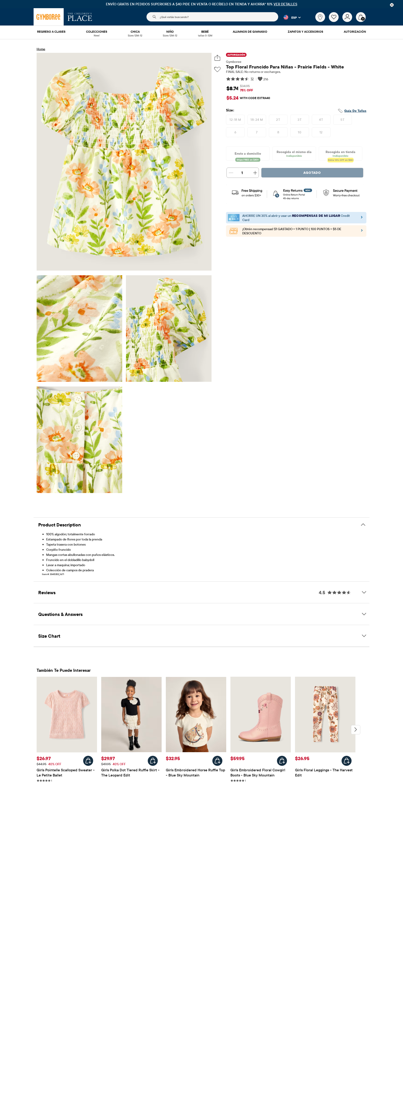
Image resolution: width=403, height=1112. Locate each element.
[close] (392, 5)
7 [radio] (256, 132)
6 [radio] (235, 132)
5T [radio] (342, 120)
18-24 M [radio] (256, 120)
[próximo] (355, 729)
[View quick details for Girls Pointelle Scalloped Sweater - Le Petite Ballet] (88, 761)
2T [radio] (278, 120)
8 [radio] (278, 132)
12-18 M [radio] (235, 120)
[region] (201, 4)
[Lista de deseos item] (335, 21)
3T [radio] (300, 120)
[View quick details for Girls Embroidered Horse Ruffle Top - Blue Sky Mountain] (217, 761)
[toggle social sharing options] (217, 58)
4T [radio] (321, 120)
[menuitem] (51, 32)
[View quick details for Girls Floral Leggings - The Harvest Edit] (346, 761)
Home (41, 49)
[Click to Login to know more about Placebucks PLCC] (362, 231)
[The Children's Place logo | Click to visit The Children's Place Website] (80, 16)
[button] (289, 17)
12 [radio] (321, 132)
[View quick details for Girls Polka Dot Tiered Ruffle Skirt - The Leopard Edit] (153, 761)
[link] (320, 17)
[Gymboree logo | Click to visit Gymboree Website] (49, 16)
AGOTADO (312, 173)
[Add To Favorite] (217, 69)
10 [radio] (299, 132)
